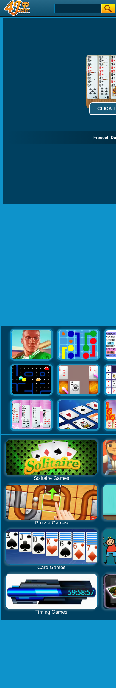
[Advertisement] (58, 265)
